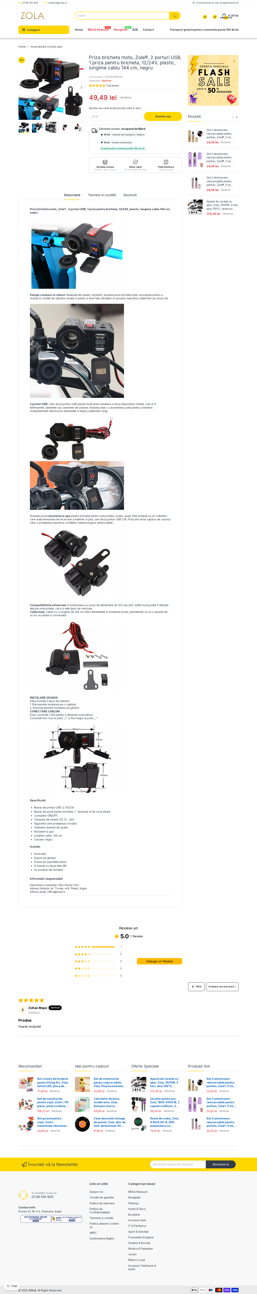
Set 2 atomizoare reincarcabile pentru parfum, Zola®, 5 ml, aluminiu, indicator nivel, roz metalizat (221, 181)
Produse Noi (199, 1066)
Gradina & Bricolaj (139, 1243)
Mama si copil (136, 1259)
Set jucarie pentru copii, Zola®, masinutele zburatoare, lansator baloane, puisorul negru (53, 1122)
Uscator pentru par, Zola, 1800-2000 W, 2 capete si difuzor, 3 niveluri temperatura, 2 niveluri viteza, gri (165, 1102)
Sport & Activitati (138, 1231)
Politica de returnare (102, 1203)
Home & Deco (137, 1208)
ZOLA (32, 1290)
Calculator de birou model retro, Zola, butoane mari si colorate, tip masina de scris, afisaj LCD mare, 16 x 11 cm (109, 1102)
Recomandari (30, 1066)
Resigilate (134, 1197)
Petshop (133, 1203)
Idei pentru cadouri (92, 1066)
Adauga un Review (159, 961)
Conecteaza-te (205, 2)
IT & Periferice (137, 1225)
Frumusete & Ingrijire (141, 1237)
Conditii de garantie (102, 1197)
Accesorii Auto (137, 1220)
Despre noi (96, 1191)
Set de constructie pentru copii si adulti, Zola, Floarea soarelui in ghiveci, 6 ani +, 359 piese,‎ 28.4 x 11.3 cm (109, 1082)
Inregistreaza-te (229, 2)
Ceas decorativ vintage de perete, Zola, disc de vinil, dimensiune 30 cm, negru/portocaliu (109, 1122)
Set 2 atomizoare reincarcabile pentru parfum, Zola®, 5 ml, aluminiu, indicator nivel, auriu (221, 133)
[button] (97, 85)
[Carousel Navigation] (235, 117)
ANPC (93, 1232)
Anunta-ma (163, 116)
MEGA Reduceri (138, 1191)
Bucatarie (134, 1214)
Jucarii (132, 1254)
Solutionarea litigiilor (102, 1238)
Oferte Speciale (145, 1066)
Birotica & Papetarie (140, 1248)
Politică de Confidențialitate (100, 1210)
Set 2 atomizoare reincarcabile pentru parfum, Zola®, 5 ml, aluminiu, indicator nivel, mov (221, 157)
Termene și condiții (101, 1218)
